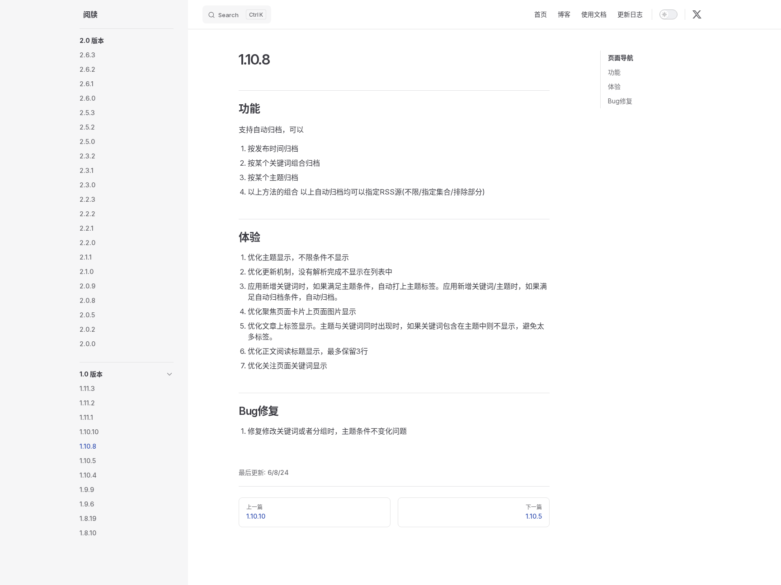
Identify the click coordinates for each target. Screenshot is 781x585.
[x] (697, 14)
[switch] (668, 14)
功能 (614, 72)
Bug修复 (620, 101)
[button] (127, 40)
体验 (614, 86)
